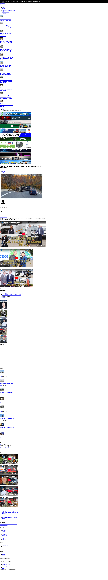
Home (9, 10)
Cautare (3, 568)
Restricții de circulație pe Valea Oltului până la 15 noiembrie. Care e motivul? (6, 50)
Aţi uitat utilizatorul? (5, 579)
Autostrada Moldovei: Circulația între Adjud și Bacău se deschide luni (5, 27)
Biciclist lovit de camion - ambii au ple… (6, 392)
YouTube (3, 7)
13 (5, 448)
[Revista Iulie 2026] (3, 308)
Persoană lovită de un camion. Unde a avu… (7, 418)
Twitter (3, 6)
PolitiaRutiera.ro (4, 534)
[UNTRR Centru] (15, 123)
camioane (10, 524)
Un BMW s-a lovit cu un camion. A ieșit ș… (6, 374)
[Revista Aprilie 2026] (3, 334)
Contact (3, 549)
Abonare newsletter (5, 566)
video (12, 525)
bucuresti (7, 524)
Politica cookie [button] (37, 1)
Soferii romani (4, 539)
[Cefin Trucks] (2, 128)
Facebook (3, 5)
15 (8, 448)
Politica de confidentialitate (6, 564)
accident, (5, 217)
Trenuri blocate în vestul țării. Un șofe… (6, 436)
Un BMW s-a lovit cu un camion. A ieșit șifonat (5, 19)
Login (1, 4)
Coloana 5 (3, 531)
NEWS (3, 11)
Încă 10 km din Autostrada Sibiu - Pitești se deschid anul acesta (6, 43)
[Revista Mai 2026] (3, 325)
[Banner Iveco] (15, 140)
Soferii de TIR (4, 538)
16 (10, 448)
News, (1, 217)
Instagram (3, 8)
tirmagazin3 (6, 170)
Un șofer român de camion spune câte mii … (7, 427)
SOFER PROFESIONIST (4, 525)
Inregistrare (3, 544)
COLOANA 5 (4, 13)
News (1, 376)
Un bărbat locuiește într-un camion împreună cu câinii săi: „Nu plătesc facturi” (9, 515)
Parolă (2, 573)
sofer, (3, 217)
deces (16, 524)
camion (13, 524)
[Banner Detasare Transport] (15, 136)
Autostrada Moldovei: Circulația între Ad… (7, 383)
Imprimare (3, 171)
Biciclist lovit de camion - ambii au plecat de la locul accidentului (6, 35)
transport (9, 525)
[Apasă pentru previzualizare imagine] (21, 198)
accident (1, 524)
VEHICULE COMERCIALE (5, 12)
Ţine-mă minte (4, 575)
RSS (2, 546)
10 (0, 448)
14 (7, 448)
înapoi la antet (2, 297)
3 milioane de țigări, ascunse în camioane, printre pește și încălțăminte (6, 58)
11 (2, 448)
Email (3, 172)
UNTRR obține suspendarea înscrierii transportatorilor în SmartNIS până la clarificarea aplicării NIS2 (10, 512)
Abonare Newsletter (5, 545)
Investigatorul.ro (4, 535)
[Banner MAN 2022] (15, 119)
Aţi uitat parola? (4, 578)
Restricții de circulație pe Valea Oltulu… (6, 409)
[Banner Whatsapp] (15, 115)
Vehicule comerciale (5, 529)
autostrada (4, 524)
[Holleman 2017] (15, 127)
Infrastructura (4, 530)
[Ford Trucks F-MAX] (15, 132)
